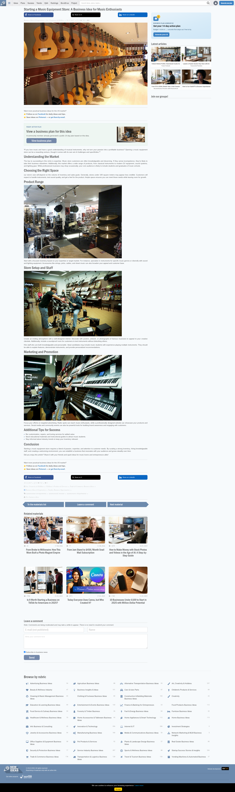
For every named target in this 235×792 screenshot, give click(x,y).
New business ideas (32, 497)
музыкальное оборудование (77, 493)
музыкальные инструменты (36, 493)
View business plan (41, 140)
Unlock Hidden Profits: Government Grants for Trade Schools (166, 65)
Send (32, 657)
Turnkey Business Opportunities (59, 490)
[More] (9, 3)
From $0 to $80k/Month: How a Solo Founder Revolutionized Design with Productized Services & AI (166, 88)
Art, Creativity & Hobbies (55, 20)
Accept (118, 789)
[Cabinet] (215, 3)
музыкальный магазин (57, 493)
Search (208, 3)
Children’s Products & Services (57, 486)
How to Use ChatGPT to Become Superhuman (196, 86)
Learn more (139, 785)
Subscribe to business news (36, 652)
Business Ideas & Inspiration (34, 20)
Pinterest (42, 117)
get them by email (58, 117)
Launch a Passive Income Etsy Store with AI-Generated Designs (196, 65)
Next (116, 504)
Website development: (214, 769)
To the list (37, 504)
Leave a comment (85, 504)
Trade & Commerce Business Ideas (82, 486)
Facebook (41, 114)
